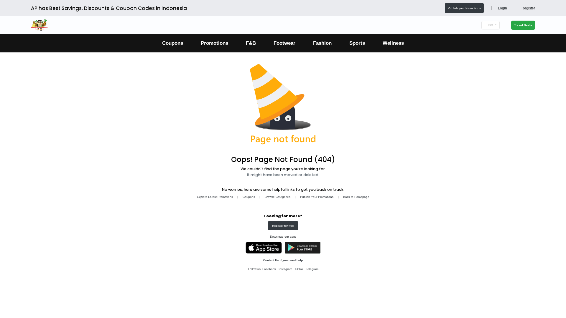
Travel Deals (523, 25)
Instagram (285, 269)
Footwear (284, 43)
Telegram (312, 269)
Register (528, 8)
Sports (357, 43)
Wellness (393, 43)
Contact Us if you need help (283, 260)
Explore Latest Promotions (215, 196)
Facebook (269, 269)
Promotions (214, 43)
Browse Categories (277, 196)
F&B (251, 43)
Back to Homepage (356, 196)
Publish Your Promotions (316, 196)
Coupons (172, 43)
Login (502, 8)
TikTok (299, 269)
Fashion (322, 43)
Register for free (283, 225)
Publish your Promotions (464, 8)
